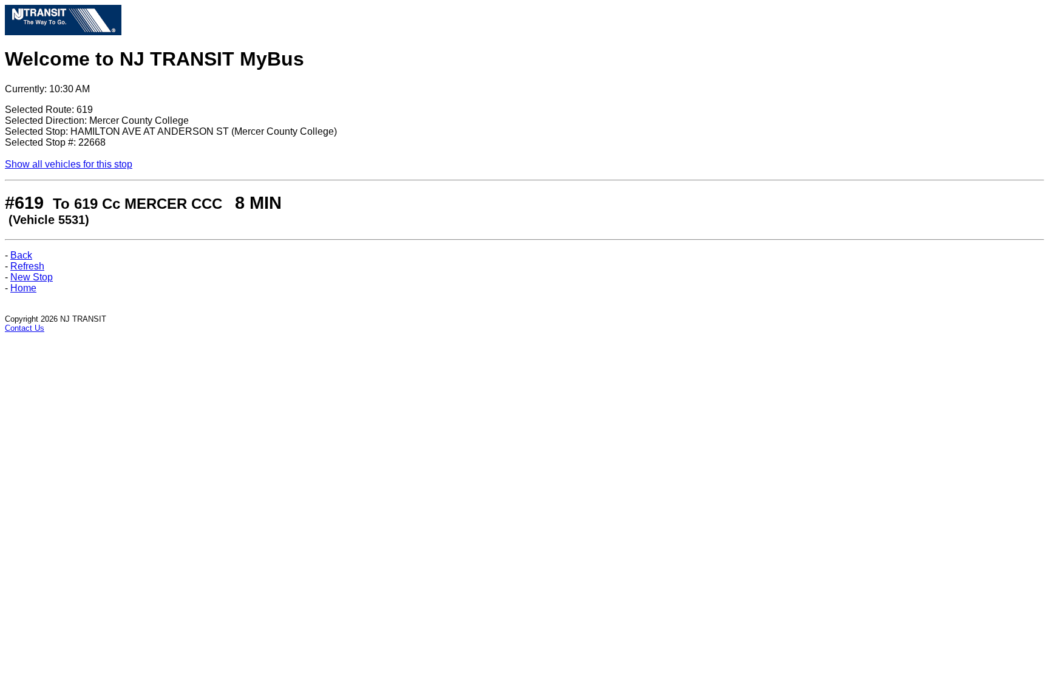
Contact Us (24, 328)
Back (21, 255)
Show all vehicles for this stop (68, 164)
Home (23, 288)
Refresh (27, 266)
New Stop (31, 277)
